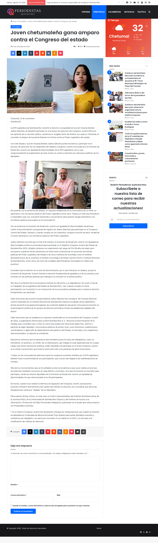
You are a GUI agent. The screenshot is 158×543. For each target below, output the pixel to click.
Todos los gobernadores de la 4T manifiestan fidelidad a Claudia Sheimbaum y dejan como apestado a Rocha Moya (136, 140)
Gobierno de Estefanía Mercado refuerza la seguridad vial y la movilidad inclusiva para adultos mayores (136, 109)
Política (142, 12)
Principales (99, 12)
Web (58, 495)
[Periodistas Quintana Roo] (24, 12)
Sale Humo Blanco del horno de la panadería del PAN (135, 95)
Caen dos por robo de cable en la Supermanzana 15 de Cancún (71, 2)
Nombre (14, 485)
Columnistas (114, 12)
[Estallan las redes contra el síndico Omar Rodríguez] (116, 125)
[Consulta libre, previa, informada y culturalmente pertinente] (116, 156)
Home (99, 528)
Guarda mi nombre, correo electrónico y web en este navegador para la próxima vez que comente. (51, 506)
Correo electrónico (19, 495)
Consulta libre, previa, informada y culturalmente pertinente (135, 157)
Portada (86, 12)
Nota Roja (129, 12)
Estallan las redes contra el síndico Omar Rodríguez (136, 124)
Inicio (14, 21)
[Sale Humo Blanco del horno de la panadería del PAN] (116, 96)
